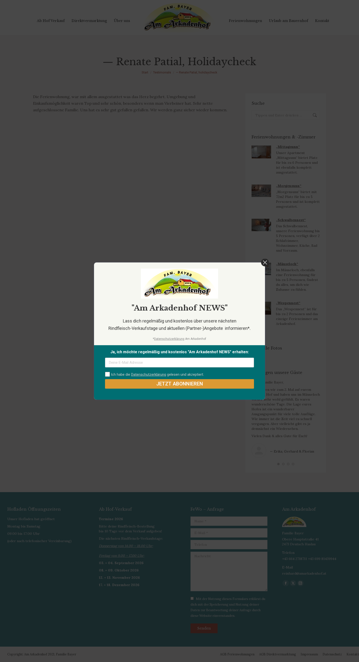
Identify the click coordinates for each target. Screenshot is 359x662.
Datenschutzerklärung (169, 339)
